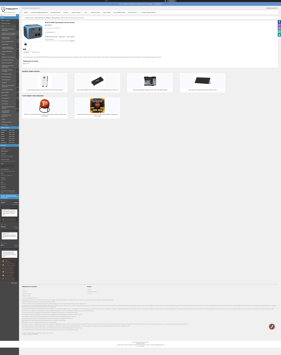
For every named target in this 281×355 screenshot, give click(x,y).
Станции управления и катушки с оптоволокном (8, 48)
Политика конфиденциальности (39, 12)
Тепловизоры (5, 44)
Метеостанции (5, 92)
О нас (85, 12)
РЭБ (3, 26)
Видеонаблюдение (6, 76)
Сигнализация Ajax (6, 79)
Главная (25, 12)
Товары (89, 289)
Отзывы (89, 293)
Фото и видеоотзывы (119, 12)
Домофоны (4, 82)
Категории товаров (5, 23)
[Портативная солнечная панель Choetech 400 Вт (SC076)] (203, 81)
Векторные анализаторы (8, 60)
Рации (3, 54)
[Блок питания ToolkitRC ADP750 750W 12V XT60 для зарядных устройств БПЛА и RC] (97, 81)
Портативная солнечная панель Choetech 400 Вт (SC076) (202, 90)
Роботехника (5, 101)
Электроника (5, 103)
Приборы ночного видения (8, 57)
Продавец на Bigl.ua (140, 343)
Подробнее (158, 4)
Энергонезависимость (7, 51)
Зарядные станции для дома (53, 17)
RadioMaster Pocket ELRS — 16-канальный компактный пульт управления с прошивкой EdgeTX (9, 254)
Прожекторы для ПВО (7, 62)
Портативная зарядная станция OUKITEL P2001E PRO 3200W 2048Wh (150, 90)
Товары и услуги (132, 12)
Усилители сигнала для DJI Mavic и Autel (8, 29)
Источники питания (6, 74)
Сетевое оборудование (7, 89)
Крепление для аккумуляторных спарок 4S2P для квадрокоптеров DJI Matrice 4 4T (9, 235)
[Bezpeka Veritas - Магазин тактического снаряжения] (9, 9)
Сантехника (4, 95)
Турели (3, 119)
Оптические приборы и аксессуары (7, 70)
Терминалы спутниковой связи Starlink (7, 66)
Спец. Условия (107, 12)
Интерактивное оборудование (5, 111)
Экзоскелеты (5, 125)
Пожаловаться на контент (144, 344)
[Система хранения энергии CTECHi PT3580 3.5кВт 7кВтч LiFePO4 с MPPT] (45, 81)
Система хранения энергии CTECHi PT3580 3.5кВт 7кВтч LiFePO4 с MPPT (45, 90)
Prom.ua (147, 342)
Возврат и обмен (76, 12)
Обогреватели (5, 98)
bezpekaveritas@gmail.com (7, 175)
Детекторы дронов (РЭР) (7, 41)
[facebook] (23, 49)
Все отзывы (14, 283)
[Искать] (17, 15)
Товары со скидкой (5, 20)
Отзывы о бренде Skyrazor (148, 12)
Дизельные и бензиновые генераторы (8, 86)
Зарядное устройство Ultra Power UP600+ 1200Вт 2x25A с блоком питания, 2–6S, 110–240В (9, 212)
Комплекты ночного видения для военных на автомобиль (8, 33)
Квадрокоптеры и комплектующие (6, 38)
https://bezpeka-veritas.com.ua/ (8, 171)
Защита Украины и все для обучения (8, 107)
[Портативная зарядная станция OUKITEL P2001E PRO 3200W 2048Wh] (150, 81)
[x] (25, 49)
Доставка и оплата (56, 12)
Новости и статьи (95, 12)
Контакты (66, 12)
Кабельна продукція (6, 122)
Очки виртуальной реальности (6, 115)
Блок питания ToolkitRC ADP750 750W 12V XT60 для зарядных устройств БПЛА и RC (97, 90)
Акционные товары (92, 291)
